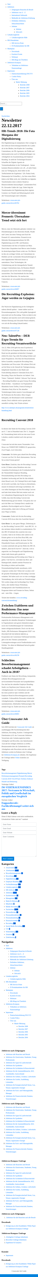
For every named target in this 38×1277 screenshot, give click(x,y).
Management (10, 898)
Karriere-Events (17, 54)
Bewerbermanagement (9, 773)
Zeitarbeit (9, 934)
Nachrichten (6, 116)
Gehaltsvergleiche (13, 35)
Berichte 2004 (24, 96)
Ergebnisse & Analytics (13, 1242)
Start (8, 4)
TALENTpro (16, 779)
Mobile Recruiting (12, 907)
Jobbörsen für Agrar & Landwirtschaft (18, 1063)
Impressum (11, 71)
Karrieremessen (11, 895)
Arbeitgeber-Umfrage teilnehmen (17, 1237)
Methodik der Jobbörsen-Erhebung (23, 18)
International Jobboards (19, 15)
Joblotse (14, 26)
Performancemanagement (10, 776)
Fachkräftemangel (12, 884)
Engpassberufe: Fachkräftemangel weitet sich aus (18, 806)
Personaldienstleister (12, 915)
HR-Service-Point (18, 43)
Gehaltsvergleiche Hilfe (19, 37)
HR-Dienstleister (13, 40)
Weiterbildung (10, 932)
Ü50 (7, 929)
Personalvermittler (12, 920)
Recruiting (9, 923)
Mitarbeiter (9, 904)
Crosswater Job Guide (24, 727)
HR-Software (10, 890)
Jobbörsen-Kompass (14, 62)
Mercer (29, 773)
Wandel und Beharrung (9, 781)
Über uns (15, 79)
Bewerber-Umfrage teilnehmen (16, 1240)
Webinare (15, 57)
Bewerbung (10, 876)
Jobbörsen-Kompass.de (12, 755)
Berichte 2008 (24, 85)
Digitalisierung (22, 773)
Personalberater (11, 912)
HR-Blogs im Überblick (20, 60)
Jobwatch (19, 32)
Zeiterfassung (10, 937)
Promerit (22, 776)
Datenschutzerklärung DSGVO (22, 74)
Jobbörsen (10, 7)
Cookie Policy (16, 76)
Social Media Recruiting (14, 926)
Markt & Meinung (12, 901)
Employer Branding (12, 881)
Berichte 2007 (24, 88)
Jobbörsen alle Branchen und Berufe (18, 1054)
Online (17, 758)
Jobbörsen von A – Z (19, 12)
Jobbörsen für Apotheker (14, 1065)
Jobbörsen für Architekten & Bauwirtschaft (20, 1068)
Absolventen (10, 868)
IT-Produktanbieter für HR (20, 46)
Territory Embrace (27, 779)
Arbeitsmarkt (10, 870)
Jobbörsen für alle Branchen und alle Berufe (21, 1217)
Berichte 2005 (24, 93)
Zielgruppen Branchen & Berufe (22, 10)
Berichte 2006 (24, 90)
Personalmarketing (12, 918)
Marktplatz (11, 49)
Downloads (15, 51)
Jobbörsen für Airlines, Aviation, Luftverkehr (21, 1077)
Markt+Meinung (21, 82)
